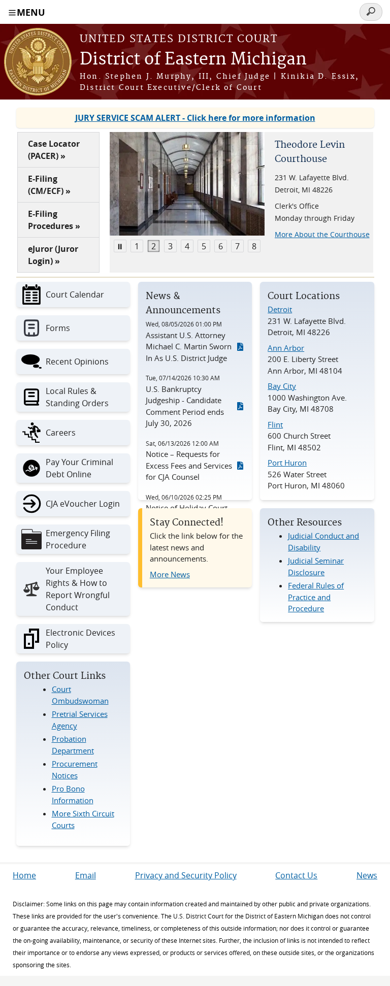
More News (170, 574)
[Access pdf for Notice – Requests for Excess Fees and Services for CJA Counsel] (240, 466)
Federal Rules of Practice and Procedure (316, 596)
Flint (275, 424)
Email (85, 875)
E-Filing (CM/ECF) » (49, 184)
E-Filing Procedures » (54, 220)
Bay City (282, 386)
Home (24, 875)
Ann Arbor (286, 348)
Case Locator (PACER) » (54, 149)
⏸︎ (120, 246)
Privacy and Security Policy (186, 875)
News (366, 875)
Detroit (280, 309)
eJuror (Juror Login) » (53, 255)
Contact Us (296, 875)
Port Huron (287, 462)
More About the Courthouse (322, 234)
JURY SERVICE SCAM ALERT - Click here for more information (195, 117)
